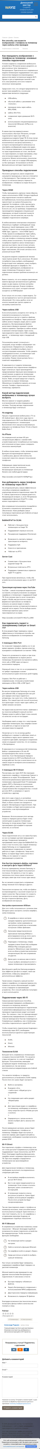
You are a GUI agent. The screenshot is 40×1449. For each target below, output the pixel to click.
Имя (4, 1363)
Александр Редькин (11, 1325)
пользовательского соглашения (13, 1446)
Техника (25, 48)
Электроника (26, 1319)
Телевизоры (14, 1319)
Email (4, 1370)
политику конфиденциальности (20, 1403)
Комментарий (7, 1377)
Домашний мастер (26, 3)
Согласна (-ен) (31, 1446)
